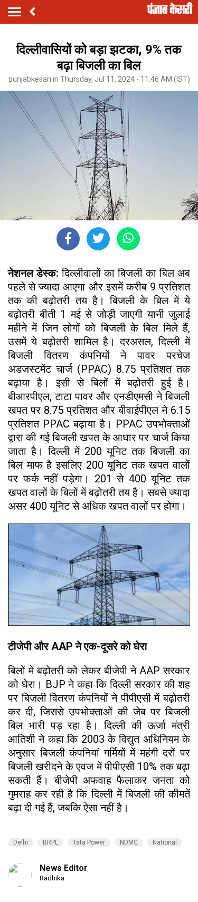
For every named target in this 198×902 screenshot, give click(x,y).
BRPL (50, 842)
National (165, 842)
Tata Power (89, 842)
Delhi (20, 842)
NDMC (129, 842)
